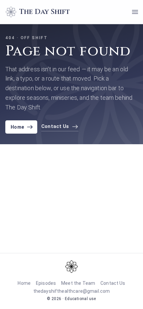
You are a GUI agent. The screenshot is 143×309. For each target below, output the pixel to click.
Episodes (46, 283)
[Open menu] (135, 12)
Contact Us (112, 283)
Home (17, 127)
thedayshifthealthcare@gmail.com (71, 291)
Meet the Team (78, 283)
